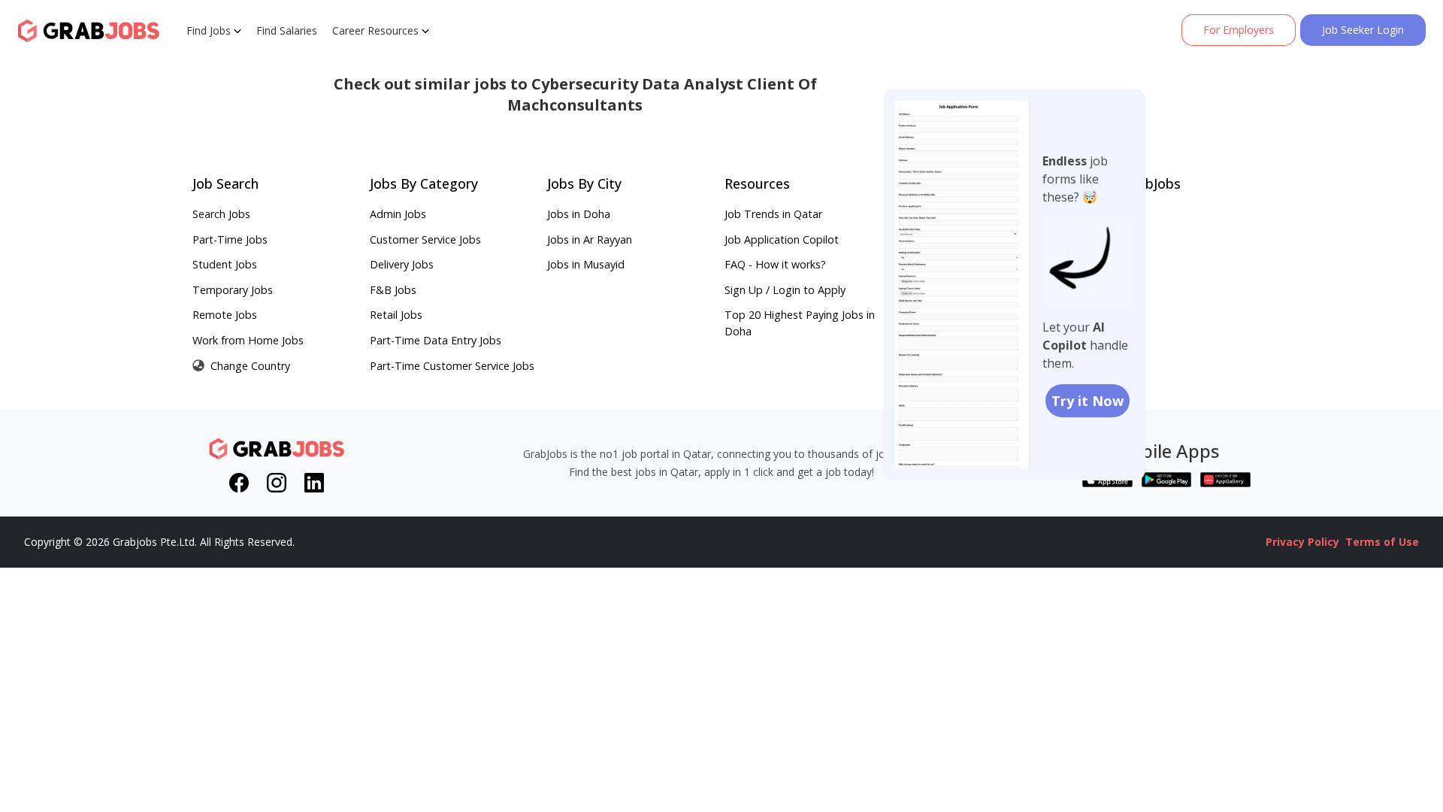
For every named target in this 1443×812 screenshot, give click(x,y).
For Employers (1238, 30)
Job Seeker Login (1363, 30)
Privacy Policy (1302, 542)
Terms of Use (1382, 542)
